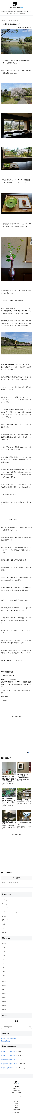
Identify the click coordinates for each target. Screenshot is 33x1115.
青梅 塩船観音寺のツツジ (9, 1060)
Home (17, 1086)
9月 (4, 947)
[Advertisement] (16, 733)
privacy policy (16, 1109)
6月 (4, 956)
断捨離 (16, 1103)
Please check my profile (8, 1038)
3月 (4, 968)
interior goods (16, 1088)
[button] (30, 1027)
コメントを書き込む (16, 878)
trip (16, 1099)
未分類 (16, 1105)
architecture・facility (16, 1096)
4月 (4, 964)
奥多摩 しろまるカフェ (8, 1051)
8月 (4, 952)
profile (16, 1107)
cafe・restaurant (16, 1092)
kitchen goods (16, 1090)
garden (16, 1094)
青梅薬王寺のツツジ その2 (9, 1068)
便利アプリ (16, 1101)
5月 (4, 960)
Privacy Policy (5, 1041)
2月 (4, 972)
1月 (4, 976)
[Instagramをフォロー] (16, 1020)
